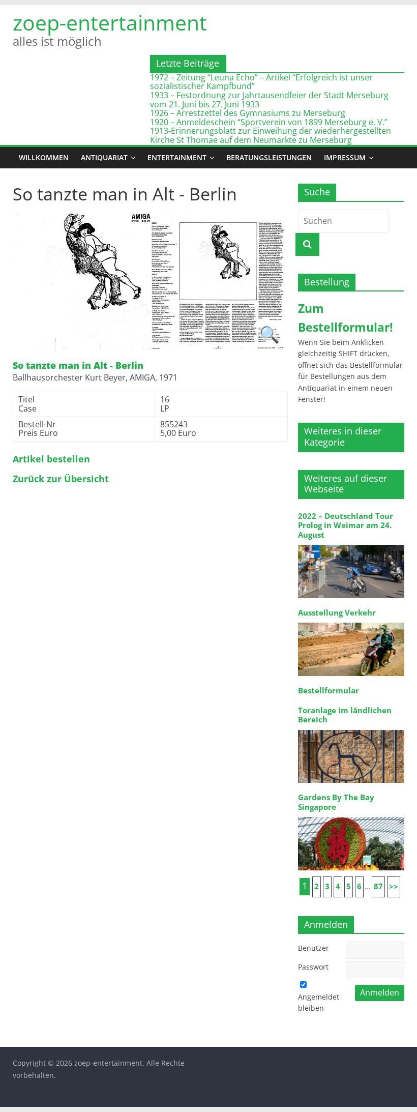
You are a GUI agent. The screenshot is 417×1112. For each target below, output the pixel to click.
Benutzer (313, 948)
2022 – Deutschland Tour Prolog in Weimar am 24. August (345, 525)
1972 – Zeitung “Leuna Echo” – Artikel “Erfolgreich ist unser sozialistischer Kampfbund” (261, 82)
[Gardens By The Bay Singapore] (351, 816)
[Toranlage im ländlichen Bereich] (351, 729)
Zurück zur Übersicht (61, 479)
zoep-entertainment (110, 22)
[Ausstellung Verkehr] (351, 622)
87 (378, 886)
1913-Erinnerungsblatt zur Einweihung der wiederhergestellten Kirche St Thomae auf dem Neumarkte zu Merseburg (270, 135)
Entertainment (176, 157)
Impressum (345, 157)
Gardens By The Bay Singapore (336, 802)
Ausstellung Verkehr (337, 612)
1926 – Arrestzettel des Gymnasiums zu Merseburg (247, 113)
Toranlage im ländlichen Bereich (345, 715)
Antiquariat (104, 157)
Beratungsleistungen (269, 157)
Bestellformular (328, 690)
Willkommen (44, 157)
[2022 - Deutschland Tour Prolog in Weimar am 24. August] (351, 544)
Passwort (313, 967)
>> (393, 886)
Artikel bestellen (51, 459)
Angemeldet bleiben (318, 1002)
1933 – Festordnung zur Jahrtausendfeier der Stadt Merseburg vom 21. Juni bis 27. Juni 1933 (269, 100)
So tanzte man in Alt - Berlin (78, 365)
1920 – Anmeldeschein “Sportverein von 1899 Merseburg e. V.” (269, 122)
